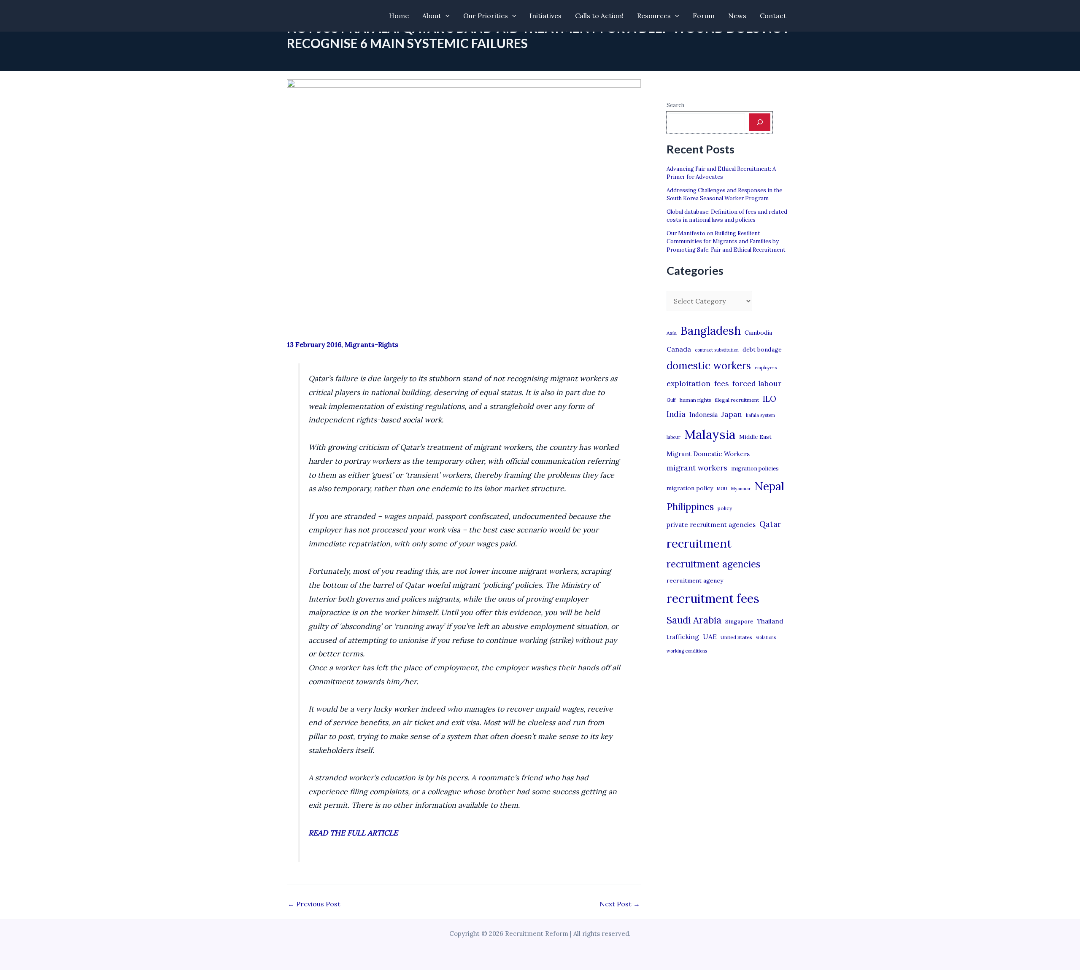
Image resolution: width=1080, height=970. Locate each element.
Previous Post (314, 903)
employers (766, 368)
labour (673, 437)
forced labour (756, 383)
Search (675, 105)
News (737, 15)
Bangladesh (710, 330)
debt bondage (762, 349)
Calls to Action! (599, 15)
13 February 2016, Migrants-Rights (342, 344)
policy (725, 508)
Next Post (619, 903)
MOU (722, 489)
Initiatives (545, 15)
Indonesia (703, 415)
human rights (695, 400)
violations (766, 637)
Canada (679, 349)
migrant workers (697, 468)
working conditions (687, 651)
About (431, 15)
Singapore (739, 621)
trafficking (683, 637)
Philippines (690, 507)
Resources (654, 15)
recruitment (699, 543)
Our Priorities (485, 15)
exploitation (688, 383)
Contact (773, 15)
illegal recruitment (737, 400)
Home (399, 15)
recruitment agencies (713, 564)
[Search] (759, 122)
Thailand (770, 621)
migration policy (690, 488)
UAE (710, 636)
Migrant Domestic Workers (708, 454)
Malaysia (709, 434)
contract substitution (717, 350)
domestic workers (709, 365)
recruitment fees (713, 598)
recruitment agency (695, 580)
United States (736, 637)
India (676, 414)
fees (721, 383)
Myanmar (741, 489)
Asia (672, 333)
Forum (704, 15)
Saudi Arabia (694, 620)
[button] (445, 16)
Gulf (671, 400)
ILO (769, 399)
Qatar (770, 524)
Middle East (755, 437)
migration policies (755, 468)
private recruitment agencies (711, 525)
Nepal (769, 486)
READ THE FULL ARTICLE (353, 833)
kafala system (760, 415)
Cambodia (758, 332)
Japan (731, 414)
